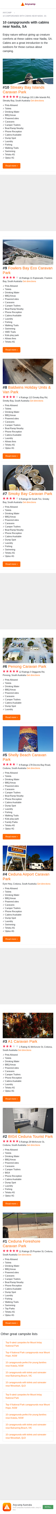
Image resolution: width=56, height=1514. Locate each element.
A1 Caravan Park (22, 1041)
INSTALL (48, 1507)
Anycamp (7, 13)
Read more (11, 165)
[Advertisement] (28, 203)
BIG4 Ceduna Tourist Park (30, 1136)
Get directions (37, 100)
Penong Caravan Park (27, 666)
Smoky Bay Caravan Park (30, 494)
